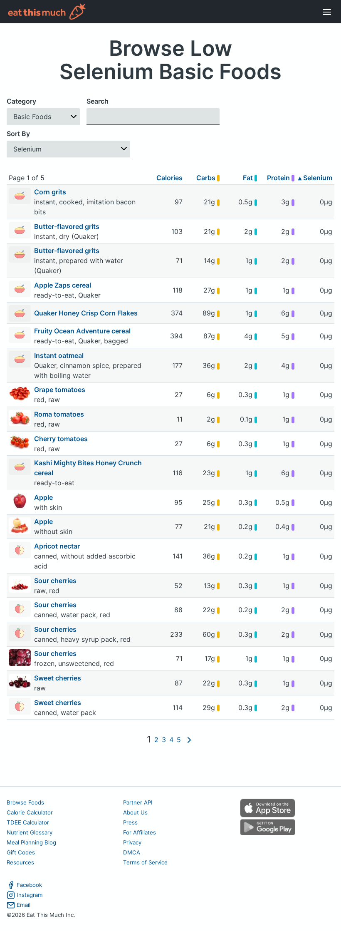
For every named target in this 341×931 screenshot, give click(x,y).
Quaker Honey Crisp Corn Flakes (86, 313)
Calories (169, 178)
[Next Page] (189, 740)
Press (130, 822)
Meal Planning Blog (31, 842)
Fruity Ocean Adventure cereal (83, 331)
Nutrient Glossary (29, 832)
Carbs (206, 178)
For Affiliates (139, 832)
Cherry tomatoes (61, 438)
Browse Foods (25, 802)
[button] (43, 116)
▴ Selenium (315, 178)
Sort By (18, 133)
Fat (249, 178)
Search (97, 101)
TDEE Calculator (28, 822)
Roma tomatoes (60, 414)
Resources (20, 862)
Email (23, 904)
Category (21, 101)
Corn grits (51, 192)
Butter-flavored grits (67, 226)
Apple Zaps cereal (63, 285)
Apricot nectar (58, 546)
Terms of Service (145, 862)
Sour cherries (56, 580)
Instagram (30, 894)
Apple (44, 497)
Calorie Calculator (30, 812)
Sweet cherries (58, 678)
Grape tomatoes (60, 389)
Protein (279, 178)
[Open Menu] (326, 11)
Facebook (29, 884)
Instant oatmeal (59, 355)
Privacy (132, 842)
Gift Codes (21, 852)
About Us (135, 812)
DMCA (131, 852)
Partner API (138, 802)
